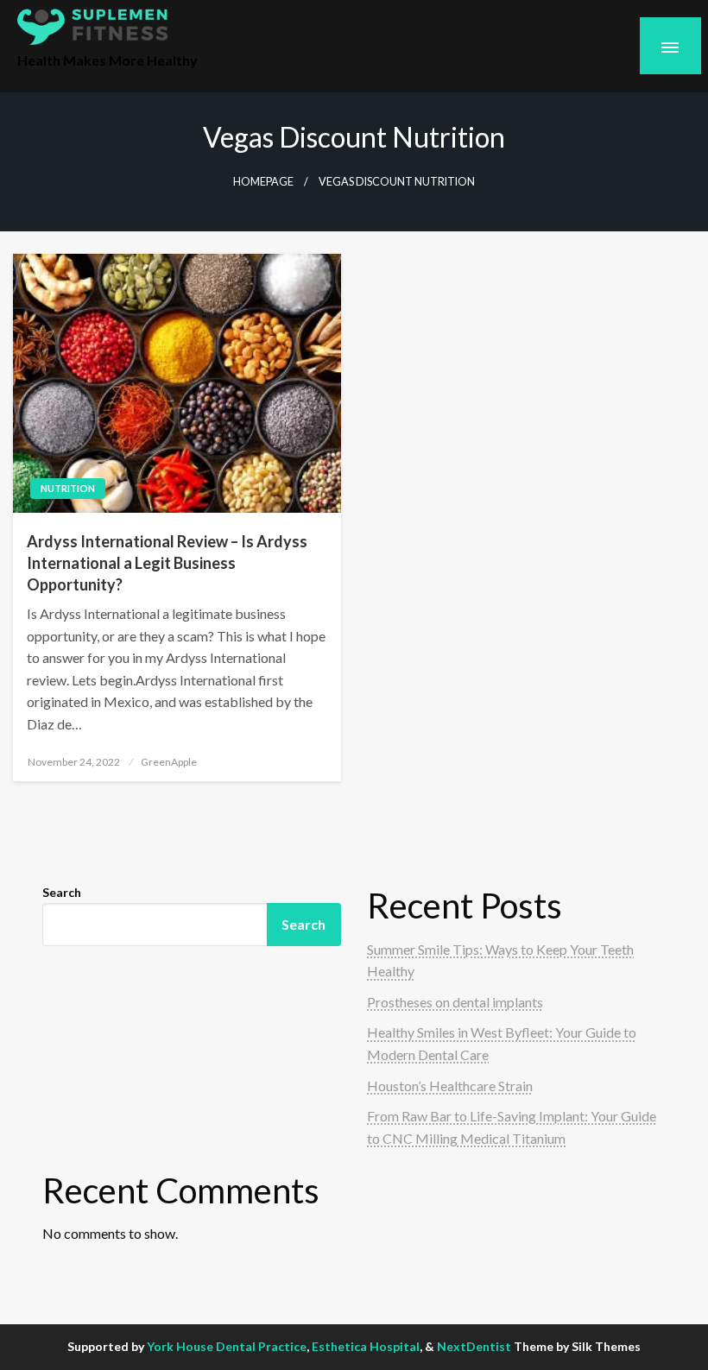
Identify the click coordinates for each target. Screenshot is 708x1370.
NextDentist (474, 1346)
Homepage (263, 181)
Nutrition (68, 488)
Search (61, 892)
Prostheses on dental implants (455, 1002)
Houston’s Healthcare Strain (450, 1085)
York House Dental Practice (227, 1346)
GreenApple (169, 761)
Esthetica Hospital (366, 1346)
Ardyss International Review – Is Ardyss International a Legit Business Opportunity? (167, 563)
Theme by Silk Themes (577, 1346)
